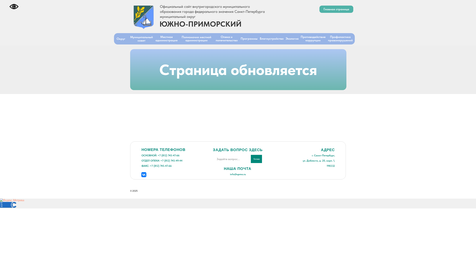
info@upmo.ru (238, 174)
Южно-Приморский (201, 24)
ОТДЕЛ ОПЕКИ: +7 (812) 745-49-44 (161, 160)
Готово (257, 159)
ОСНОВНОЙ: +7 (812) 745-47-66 (160, 155)
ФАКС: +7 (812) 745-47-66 (156, 165)
